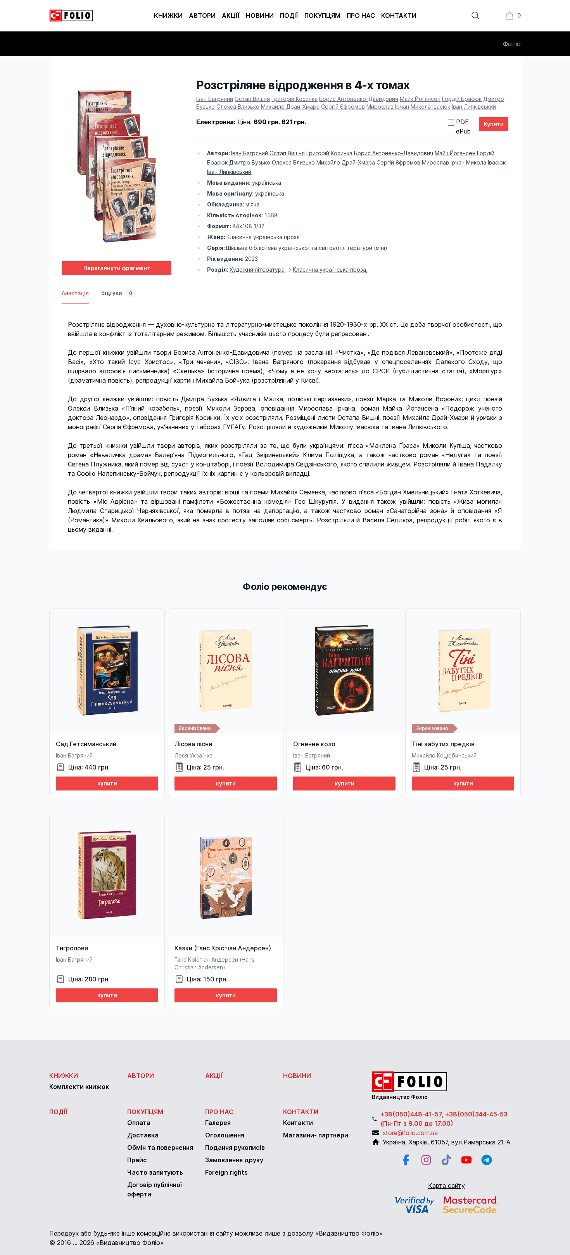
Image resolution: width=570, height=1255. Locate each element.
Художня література (257, 269)
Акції (231, 15)
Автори (202, 15)
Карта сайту (446, 1185)
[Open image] (116, 166)
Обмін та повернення (160, 1147)
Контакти (398, 15)
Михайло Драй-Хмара (290, 106)
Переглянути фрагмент (116, 268)
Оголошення (224, 1135)
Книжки (168, 15)
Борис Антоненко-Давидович (358, 98)
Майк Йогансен (420, 98)
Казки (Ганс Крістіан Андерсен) (222, 948)
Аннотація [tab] (75, 293)
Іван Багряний (214, 98)
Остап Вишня (252, 98)
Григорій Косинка (294, 98)
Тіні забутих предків (443, 744)
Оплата (138, 1123)
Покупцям (322, 15)
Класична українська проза (329, 269)
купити (107, 783)
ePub (463, 131)
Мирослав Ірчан (387, 106)
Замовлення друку (234, 1160)
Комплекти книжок (79, 1086)
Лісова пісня (193, 744)
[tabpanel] (285, 419)
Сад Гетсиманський (86, 744)
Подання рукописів (235, 1147)
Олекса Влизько (237, 106)
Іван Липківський (474, 106)
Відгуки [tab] (116, 292)
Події (289, 15)
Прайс (137, 1160)
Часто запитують (155, 1172)
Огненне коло (314, 744)
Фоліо (512, 44)
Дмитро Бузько (249, 162)
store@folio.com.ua (410, 1133)
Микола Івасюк (430, 106)
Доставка (143, 1135)
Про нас (361, 15)
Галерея (218, 1123)
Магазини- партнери (315, 1135)
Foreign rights (226, 1172)
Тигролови (72, 948)
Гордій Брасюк (462, 98)
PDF (462, 122)
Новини (260, 15)
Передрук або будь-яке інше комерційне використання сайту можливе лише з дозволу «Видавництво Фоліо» (216, 1233)
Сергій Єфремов (343, 106)
